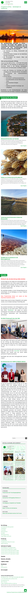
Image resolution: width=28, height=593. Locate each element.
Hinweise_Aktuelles (6, 559)
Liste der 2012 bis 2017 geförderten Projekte (10, 553)
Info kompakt (4, 570)
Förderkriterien (4, 540)
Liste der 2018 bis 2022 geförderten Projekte (10, 552)
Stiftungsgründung (5, 534)
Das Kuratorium (4, 531)
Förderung (17, 91)
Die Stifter (3, 533)
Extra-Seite (16, 350)
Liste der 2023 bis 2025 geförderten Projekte (10, 550)
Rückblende (10, 310)
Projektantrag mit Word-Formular (8, 541)
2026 (2, 565)
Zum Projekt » (24, 145)
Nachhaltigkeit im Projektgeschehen (8, 547)
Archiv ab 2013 (4, 567)
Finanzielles (3, 530)
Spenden (3, 556)
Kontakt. (21, 586)
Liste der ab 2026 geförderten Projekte (8, 549)
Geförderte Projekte (6, 546)
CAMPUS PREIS (5, 561)
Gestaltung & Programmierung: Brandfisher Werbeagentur (17, 592)
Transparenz (3, 528)
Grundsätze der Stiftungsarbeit (7, 526)
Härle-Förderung (4, 543)
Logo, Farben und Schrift (6, 536)
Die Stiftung (4, 525)
